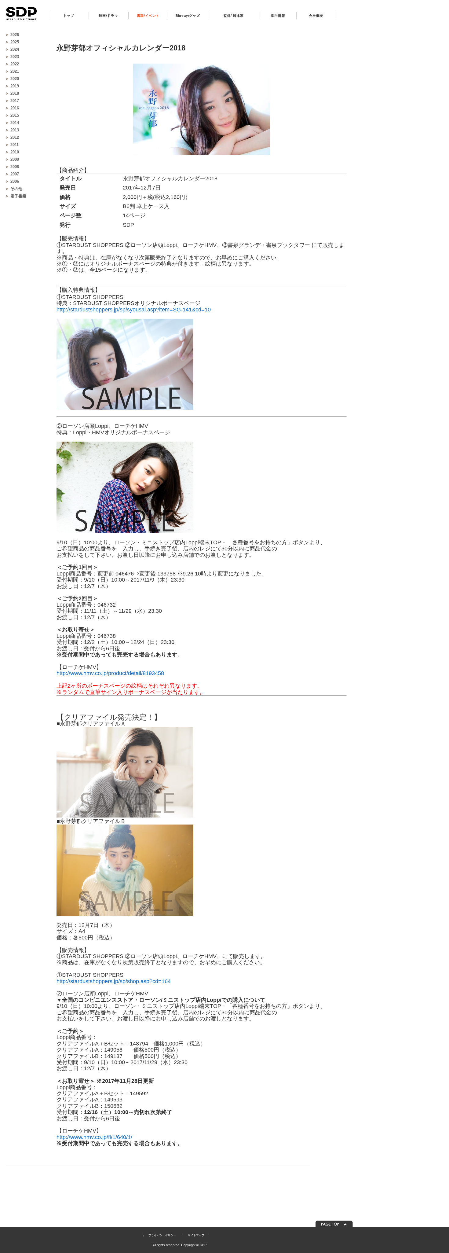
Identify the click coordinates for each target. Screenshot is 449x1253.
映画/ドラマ (108, 15)
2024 (14, 49)
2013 (14, 130)
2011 (14, 144)
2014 (14, 122)
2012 (14, 137)
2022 (14, 64)
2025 (14, 42)
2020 (14, 78)
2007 (14, 174)
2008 (14, 166)
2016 (14, 108)
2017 (14, 100)
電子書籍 (18, 196)
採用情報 (278, 15)
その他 (16, 188)
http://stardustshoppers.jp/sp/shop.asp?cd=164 (114, 981)
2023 (14, 56)
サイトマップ (196, 1235)
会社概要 (316, 15)
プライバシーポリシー (162, 1235)
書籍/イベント (148, 15)
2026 (14, 34)
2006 (14, 181)
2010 (14, 152)
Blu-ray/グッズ (188, 15)
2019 (14, 86)
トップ (68, 15)
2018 (14, 93)
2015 (14, 115)
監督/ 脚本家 (234, 15)
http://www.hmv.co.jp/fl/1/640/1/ (94, 1137)
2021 (14, 71)
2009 (14, 159)
